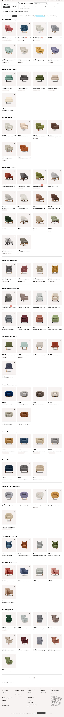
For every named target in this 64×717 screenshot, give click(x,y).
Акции (22, 3)
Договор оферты (30, 702)
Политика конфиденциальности (32, 704)
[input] (41, 3)
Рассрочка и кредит (31, 697)
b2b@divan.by (4, 700)
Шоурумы (31, 3)
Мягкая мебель (43, 690)
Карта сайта (30, 700)
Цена (50, 15)
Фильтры (15, 15)
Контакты (3, 703)
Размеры (54, 15)
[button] (57, 3)
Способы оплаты (30, 695)
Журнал (26, 3)
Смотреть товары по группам (7, 682)
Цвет (47, 15)
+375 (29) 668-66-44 (5, 690)
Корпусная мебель (43, 692)
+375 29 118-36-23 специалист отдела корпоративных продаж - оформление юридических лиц (7, 695)
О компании (29, 690)
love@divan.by (4, 692)
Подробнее (34, 713)
